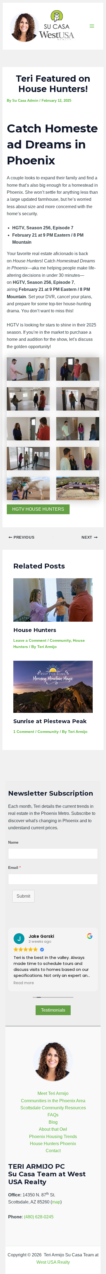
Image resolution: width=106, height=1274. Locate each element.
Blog (53, 1122)
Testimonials (53, 1010)
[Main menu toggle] (92, 26)
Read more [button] (24, 983)
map (56, 1202)
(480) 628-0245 (39, 1217)
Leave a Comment (29, 640)
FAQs (53, 1115)
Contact (53, 1150)
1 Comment (23, 731)
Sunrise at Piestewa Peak (50, 721)
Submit (23, 896)
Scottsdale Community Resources (53, 1107)
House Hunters (34, 630)
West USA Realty (53, 1262)
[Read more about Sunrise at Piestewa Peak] (53, 686)
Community (60, 640)
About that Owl (53, 1129)
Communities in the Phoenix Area (53, 1100)
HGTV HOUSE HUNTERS (38, 509)
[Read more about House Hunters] (53, 600)
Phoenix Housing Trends (53, 1136)
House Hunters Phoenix (53, 1143)
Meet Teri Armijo (53, 1093)
